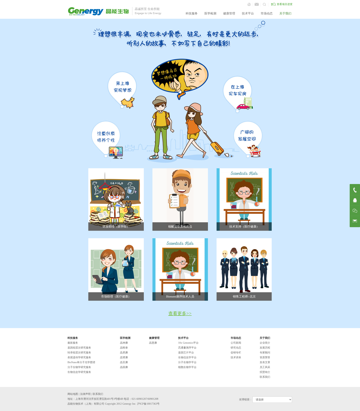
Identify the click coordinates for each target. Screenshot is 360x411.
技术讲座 (236, 357)
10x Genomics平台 (188, 342)
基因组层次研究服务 (79, 347)
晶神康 (124, 342)
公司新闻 (236, 342)
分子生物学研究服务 (79, 367)
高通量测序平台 (187, 347)
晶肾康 (124, 357)
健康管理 (229, 13)
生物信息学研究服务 (79, 372)
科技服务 (192, 13)
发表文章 (265, 362)
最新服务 (73, 342)
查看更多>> (180, 313)
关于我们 (285, 13)
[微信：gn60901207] (355, 211)
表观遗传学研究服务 (79, 357)
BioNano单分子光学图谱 (81, 362)
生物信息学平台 (187, 357)
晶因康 (124, 367)
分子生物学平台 (187, 362)
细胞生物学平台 (187, 367)
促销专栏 (236, 352)
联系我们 (265, 377)
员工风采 (265, 367)
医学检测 (210, 13)
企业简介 (265, 342)
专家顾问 (265, 352)
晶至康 (124, 362)
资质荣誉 (265, 357)
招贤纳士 (265, 372)
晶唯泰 (124, 347)
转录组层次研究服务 (79, 352)
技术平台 (248, 13)
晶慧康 (153, 342)
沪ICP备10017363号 (148, 403)
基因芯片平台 (186, 352)
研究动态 (236, 347)
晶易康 (124, 352)
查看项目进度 (284, 4)
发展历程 (265, 347)
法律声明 (85, 394)
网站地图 (73, 394)
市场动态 (267, 13)
